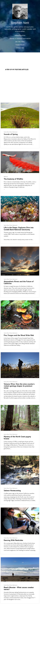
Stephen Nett (20, 22)
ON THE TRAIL (20, 42)
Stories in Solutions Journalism (20, 38)
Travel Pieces (20, 45)
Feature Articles (20, 35)
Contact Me (20, 48)
